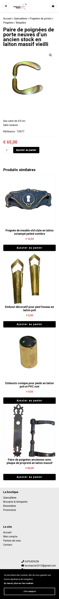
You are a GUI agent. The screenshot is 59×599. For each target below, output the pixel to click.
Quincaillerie (20, 18)
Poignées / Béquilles (14, 22)
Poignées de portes (40, 18)
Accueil (7, 18)
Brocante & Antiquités (15, 501)
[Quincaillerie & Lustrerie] (20, 7)
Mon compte (10, 536)
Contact (7, 544)
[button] (50, 55)
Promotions (9, 509)
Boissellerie (9, 505)
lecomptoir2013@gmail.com (40, 565)
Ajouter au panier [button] (29, 247)
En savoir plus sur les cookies (18, 583)
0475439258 (32, 561)
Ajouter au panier (26, 149)
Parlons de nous (12, 540)
